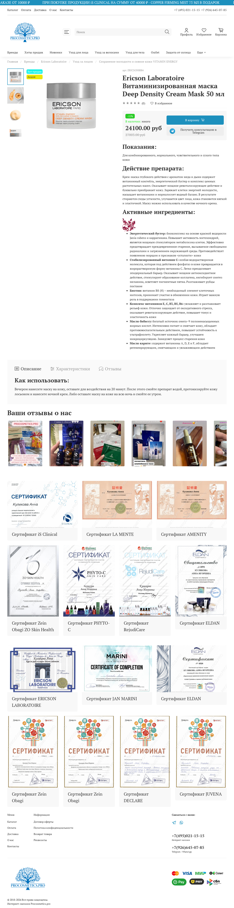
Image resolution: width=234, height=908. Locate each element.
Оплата (26, 10)
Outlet (155, 52)
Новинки (56, 52)
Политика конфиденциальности (53, 827)
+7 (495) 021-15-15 (187, 10)
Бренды (12, 52)
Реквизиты (40, 840)
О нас (53, 10)
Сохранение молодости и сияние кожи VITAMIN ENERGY (138, 61)
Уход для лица (78, 52)
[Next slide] (15, 134)
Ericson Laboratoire (54, 61)
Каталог (12, 10)
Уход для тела (135, 52)
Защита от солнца (178, 52)
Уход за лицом (83, 61)
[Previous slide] (33, 103)
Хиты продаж (33, 52)
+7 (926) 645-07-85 (214, 10)
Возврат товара (43, 834)
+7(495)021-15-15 (188, 835)
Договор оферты (43, 821)
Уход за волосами (107, 52)
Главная (12, 61)
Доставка (40, 10)
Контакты (66, 10)
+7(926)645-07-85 (188, 847)
